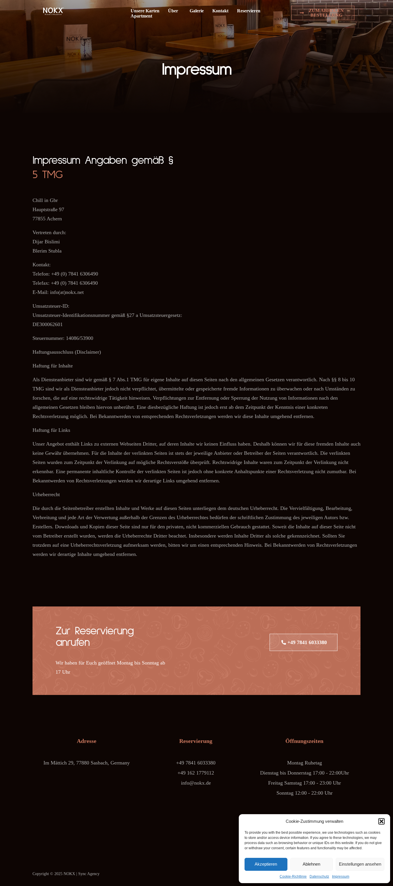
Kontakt (220, 10)
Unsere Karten (145, 10)
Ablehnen (311, 864)
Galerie (197, 10)
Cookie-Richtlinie (293, 877)
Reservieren (248, 10)
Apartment (141, 16)
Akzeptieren (266, 864)
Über (173, 10)
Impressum (340, 877)
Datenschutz (319, 877)
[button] (381, 821)
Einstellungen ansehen (360, 864)
